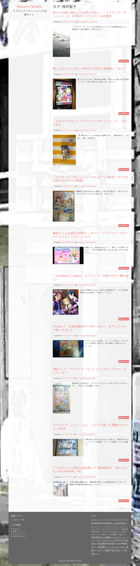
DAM (112, 520)
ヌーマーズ (113, 529)
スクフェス (105, 529)
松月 (96, 544)
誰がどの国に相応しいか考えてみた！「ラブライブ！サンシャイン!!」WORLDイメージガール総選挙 (89, 14)
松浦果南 (102, 543)
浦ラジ (96, 547)
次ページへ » (124, 508)
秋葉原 (112, 547)
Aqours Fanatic (29, 6)
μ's (128, 524)
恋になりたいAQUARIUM (113, 540)
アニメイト (116, 527)
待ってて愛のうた (98, 541)
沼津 (118, 543)
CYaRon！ (107, 520)
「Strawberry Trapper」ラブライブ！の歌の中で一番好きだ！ (91, 277)
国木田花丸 (96, 537)
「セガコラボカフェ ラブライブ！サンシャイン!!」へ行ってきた (91, 122)
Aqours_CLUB (100, 520)
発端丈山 (107, 547)
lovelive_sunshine (114, 523)
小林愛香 (114, 538)
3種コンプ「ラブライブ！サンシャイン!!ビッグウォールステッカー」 (90, 370)
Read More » (124, 61)
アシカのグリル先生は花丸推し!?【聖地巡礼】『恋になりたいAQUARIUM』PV (90, 469)
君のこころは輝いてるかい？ (115, 534)
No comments (92, 22)
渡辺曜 (101, 547)
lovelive (96, 523)
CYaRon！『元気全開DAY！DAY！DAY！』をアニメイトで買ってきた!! (90, 328)
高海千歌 (109, 550)
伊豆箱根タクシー (116, 532)
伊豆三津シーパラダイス (100, 532)
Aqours (93, 520)
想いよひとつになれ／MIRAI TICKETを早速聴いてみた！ (90, 68)
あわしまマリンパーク (97, 527)
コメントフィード (19, 534)
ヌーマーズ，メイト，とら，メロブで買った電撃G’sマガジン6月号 (90, 426)
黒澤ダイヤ (119, 550)
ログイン (16, 529)
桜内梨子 (111, 543)
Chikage (82, 22)
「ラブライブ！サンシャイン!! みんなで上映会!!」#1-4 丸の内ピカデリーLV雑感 (90, 178)
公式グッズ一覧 (18, 520)
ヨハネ (119, 529)
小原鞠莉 (107, 537)
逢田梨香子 (123, 547)
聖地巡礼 (117, 547)
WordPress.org (19, 536)
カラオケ (122, 527)
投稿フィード (18, 531)
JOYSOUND (125, 520)
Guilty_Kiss (117, 520)
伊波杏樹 (125, 529)
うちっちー (108, 527)
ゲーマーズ (97, 529)
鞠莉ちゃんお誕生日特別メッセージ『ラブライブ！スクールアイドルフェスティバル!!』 (91, 234)
